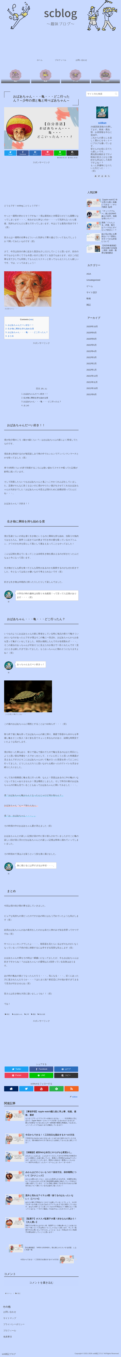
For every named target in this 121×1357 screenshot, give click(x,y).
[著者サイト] (11, 1088)
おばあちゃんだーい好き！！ (19, 325)
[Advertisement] (41, 180)
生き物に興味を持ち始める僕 (19, 329)
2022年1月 (91, 370)
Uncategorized (93, 280)
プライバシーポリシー (14, 1324)
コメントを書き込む (41, 1282)
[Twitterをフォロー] (26, 1088)
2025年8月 (91, 339)
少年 (27, 1014)
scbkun (102, 122)
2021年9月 (91, 394)
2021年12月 (92, 376)
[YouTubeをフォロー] (41, 1088)
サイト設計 (91, 292)
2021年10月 (92, 388)
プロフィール (9, 1330)
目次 (38, 388)
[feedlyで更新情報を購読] (56, 1088)
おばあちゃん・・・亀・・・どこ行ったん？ (26, 332)
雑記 (8, 1014)
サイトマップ (9, 1318)
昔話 (34, 1014)
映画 (88, 298)
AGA (88, 274)
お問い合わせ (9, 1312)
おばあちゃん (18, 1014)
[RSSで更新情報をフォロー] (72, 1088)
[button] (116, 93)
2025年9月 (91, 332)
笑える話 (42, 1014)
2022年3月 (91, 357)
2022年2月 (91, 363)
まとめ (9, 336)
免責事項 (7, 1337)
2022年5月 (91, 345)
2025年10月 (92, 326)
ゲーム (89, 286)
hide (31, 319)
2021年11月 (92, 382)
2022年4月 (91, 351)
